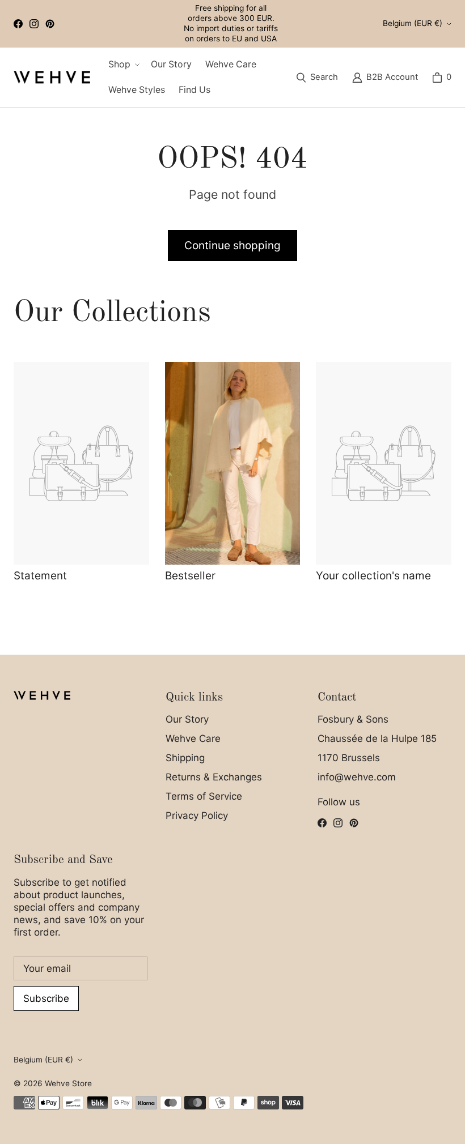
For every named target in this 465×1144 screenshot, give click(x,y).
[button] (123, 65)
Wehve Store (68, 1083)
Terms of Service (204, 796)
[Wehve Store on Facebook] (18, 24)
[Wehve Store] (52, 77)
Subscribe (46, 998)
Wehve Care (193, 738)
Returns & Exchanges (214, 777)
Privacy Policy (197, 815)
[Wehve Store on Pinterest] (50, 24)
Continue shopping (232, 245)
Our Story (187, 719)
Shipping (185, 757)
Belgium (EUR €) (412, 23)
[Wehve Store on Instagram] (34, 24)
